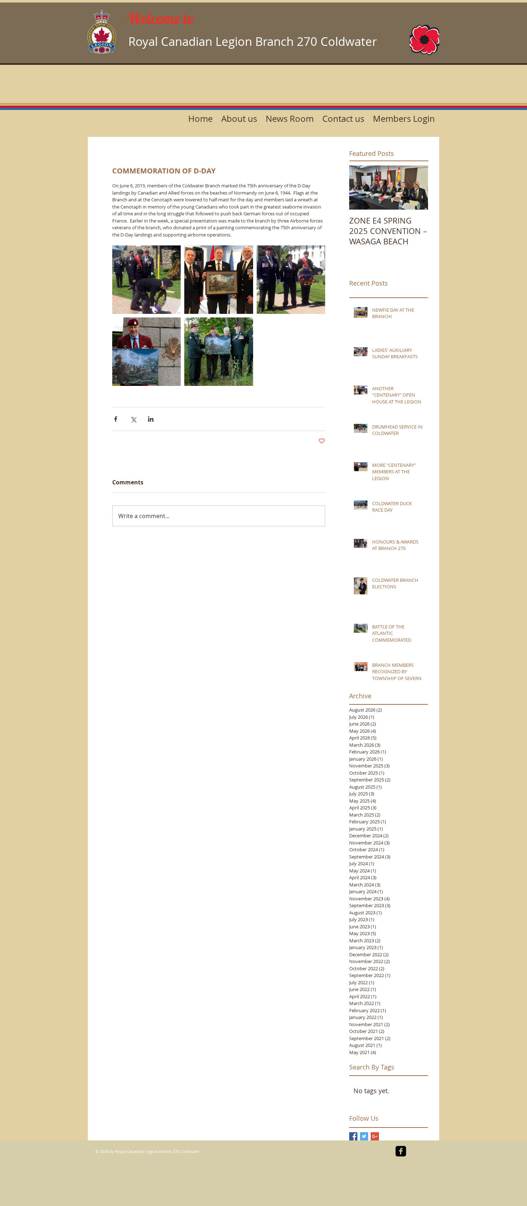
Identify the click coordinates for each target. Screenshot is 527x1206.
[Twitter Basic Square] (364, 1136)
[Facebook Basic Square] (353, 1136)
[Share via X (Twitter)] (133, 419)
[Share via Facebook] (115, 419)
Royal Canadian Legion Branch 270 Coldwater (252, 41)
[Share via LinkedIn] (150, 419)
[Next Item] (416, 187)
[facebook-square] (400, 1151)
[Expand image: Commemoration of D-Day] (146, 279)
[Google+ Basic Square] (375, 1136)
